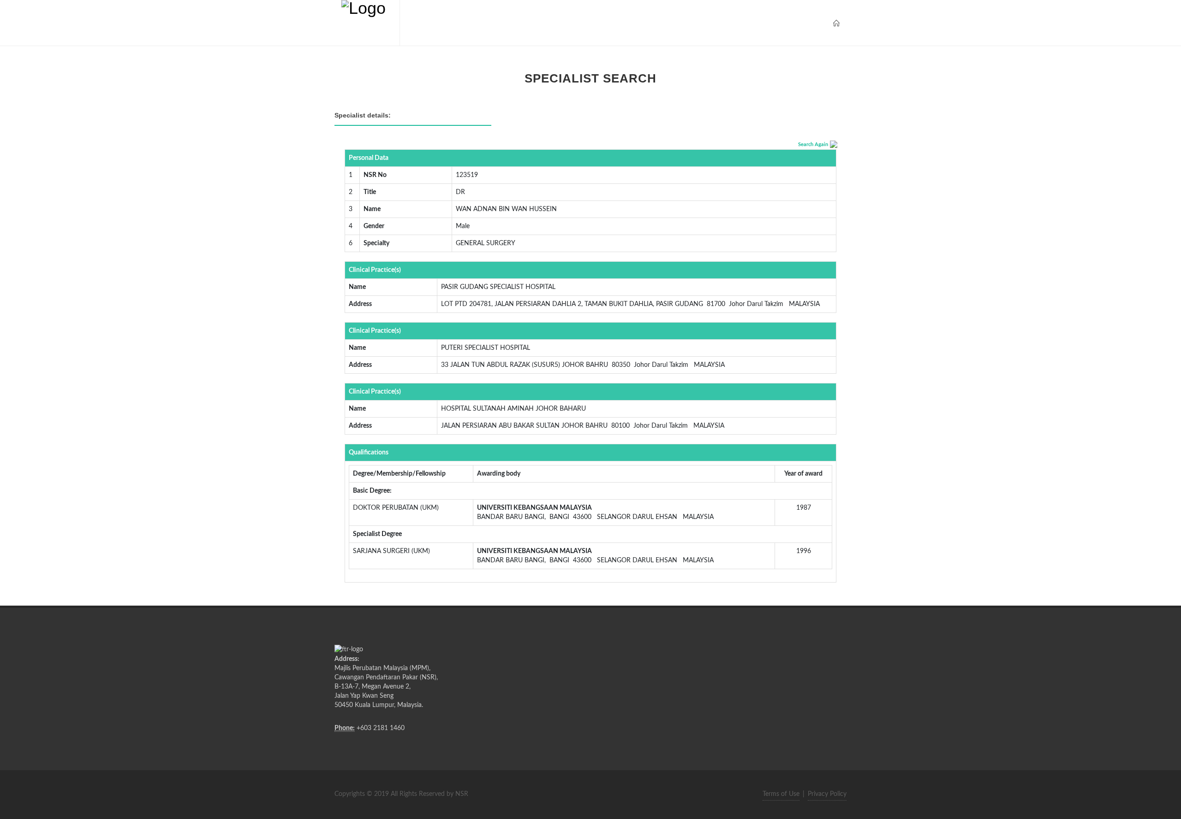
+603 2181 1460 (381, 728)
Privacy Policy (827, 794)
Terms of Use (781, 794)
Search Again (813, 144)
